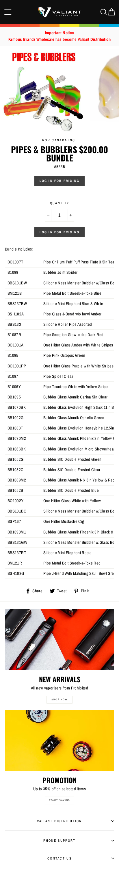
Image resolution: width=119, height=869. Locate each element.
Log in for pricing (60, 181)
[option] (59, 36)
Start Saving (59, 800)
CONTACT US (59, 858)
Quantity (59, 203)
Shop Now (59, 699)
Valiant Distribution (59, 821)
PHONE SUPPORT (59, 840)
